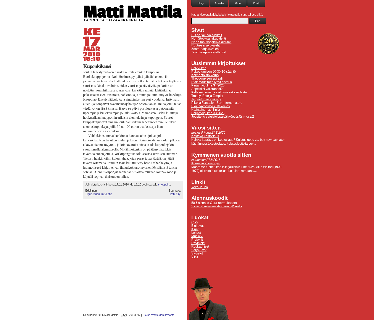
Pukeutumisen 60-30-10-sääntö (213, 71)
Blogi (200, 3)
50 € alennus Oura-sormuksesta (214, 203)
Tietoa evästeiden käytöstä (158, 315)
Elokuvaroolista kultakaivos (210, 106)
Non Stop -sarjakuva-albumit (211, 42)
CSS (194, 222)
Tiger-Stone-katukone (98, 193)
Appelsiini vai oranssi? (206, 89)
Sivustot (197, 253)
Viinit (194, 257)
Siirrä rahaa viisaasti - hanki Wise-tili (216, 206)
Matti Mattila (132, 11)
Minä (238, 3)
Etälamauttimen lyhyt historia (211, 82)
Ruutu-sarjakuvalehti (205, 45)
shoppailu (164, 184)
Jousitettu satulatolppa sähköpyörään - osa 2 (222, 116)
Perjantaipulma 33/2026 (207, 113)
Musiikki (197, 236)
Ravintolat (198, 243)
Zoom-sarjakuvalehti (205, 49)
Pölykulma (198, 68)
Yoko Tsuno (199, 187)
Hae (257, 20)
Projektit (197, 239)
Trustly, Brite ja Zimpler (207, 96)
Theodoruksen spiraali (206, 78)
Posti (256, 3)
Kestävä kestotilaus (205, 136)
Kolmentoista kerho (205, 75)
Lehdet (196, 232)
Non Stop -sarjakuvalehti (208, 38)
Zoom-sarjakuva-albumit (208, 52)
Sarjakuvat (198, 250)
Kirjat (194, 229)
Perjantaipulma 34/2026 (207, 85)
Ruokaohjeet (200, 246)
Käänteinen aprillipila (205, 109)
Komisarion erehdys (205, 163)
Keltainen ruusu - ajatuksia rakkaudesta (219, 92)
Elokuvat (197, 225)
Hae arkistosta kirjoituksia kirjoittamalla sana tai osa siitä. (227, 14)
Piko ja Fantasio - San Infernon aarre (216, 102)
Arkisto (219, 3)
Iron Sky (175, 193)
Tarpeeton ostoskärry (206, 99)
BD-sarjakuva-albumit (206, 35)
